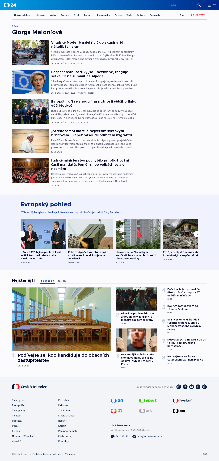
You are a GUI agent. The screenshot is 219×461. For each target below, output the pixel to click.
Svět (76, 15)
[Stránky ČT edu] (179, 410)
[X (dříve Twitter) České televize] (198, 386)
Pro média (63, 400)
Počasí (118, 15)
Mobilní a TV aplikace (23, 436)
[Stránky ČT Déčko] (116, 410)
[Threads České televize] (204, 386)
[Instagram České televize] (178, 386)
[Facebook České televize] (185, 386)
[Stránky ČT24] (117, 400)
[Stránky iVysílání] (182, 400)
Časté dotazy (65, 436)
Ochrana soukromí (52, 454)
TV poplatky (18, 410)
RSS (205, 454)
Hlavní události (22, 15)
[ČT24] (10, 5)
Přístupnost (70, 454)
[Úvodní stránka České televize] (30, 386)
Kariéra (62, 425)
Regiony (88, 15)
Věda (129, 15)
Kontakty (63, 441)
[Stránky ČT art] (145, 410)
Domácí (65, 15)
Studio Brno (64, 410)
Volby (53, 15)
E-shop (16, 430)
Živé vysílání (18, 405)
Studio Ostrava (66, 415)
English (36, 454)
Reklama (63, 405)
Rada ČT (62, 420)
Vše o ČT (16, 441)
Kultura (141, 15)
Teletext (16, 415)
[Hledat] (199, 5)
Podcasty (155, 15)
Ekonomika (103, 15)
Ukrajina (40, 15)
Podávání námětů (67, 430)
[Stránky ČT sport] (148, 400)
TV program (18, 400)
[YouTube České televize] (191, 386)
